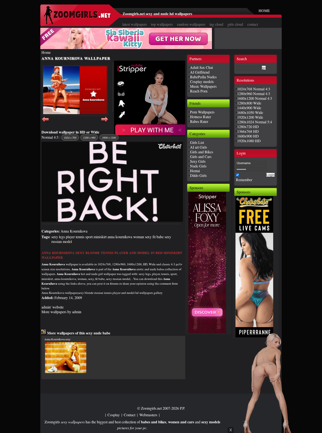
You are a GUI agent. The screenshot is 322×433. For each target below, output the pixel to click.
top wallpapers (162, 24)
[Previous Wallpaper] (45, 121)
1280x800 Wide (249, 102)
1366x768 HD (248, 131)
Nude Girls (198, 165)
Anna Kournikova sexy (57, 339)
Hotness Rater (200, 116)
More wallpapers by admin (61, 311)
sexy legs (58, 236)
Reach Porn (198, 90)
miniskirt (100, 236)
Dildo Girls (198, 175)
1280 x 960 (89, 137)
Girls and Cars (200, 156)
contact (252, 24)
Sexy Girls (198, 161)
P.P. (182, 408)
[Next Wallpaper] (104, 121)
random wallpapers (191, 24)
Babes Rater (199, 121)
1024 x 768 (70, 137)
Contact (129, 414)
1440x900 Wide (249, 107)
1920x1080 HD (249, 140)
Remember (244, 179)
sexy (148, 236)
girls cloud (235, 24)
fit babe (158, 236)
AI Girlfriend (200, 72)
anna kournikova (119, 236)
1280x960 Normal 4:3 (253, 93)
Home (46, 52)
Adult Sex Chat (201, 67)
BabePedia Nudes (203, 76)
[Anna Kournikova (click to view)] (74, 91)
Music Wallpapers (203, 86)
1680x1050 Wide (250, 112)
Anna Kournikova (74, 231)
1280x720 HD (248, 126)
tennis (80, 236)
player (70, 236)
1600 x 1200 (109, 137)
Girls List (197, 142)
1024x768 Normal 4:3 (253, 88)
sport (89, 236)
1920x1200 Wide (250, 117)
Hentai (195, 170)
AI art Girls (198, 147)
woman (138, 236)
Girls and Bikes (201, 151)
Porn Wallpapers (202, 111)
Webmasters (148, 414)
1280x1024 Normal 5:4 (254, 121)
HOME (264, 10)
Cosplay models (202, 81)
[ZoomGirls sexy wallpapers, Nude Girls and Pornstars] (77, 23)
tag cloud (216, 24)
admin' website (52, 306)
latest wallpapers (134, 24)
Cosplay (113, 414)
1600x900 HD (248, 135)
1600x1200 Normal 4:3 (254, 98)
